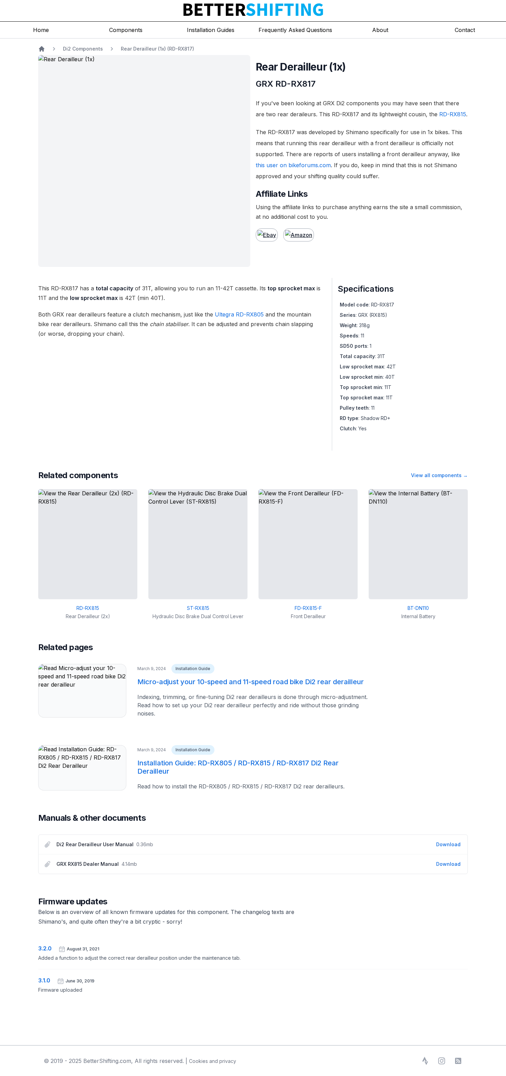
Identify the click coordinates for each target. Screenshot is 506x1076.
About (380, 29)
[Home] (41, 48)
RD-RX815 (452, 114)
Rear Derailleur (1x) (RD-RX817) (157, 49)
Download (448, 844)
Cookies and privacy (212, 1061)
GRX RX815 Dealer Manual (87, 864)
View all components (439, 475)
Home (41, 29)
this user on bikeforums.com (293, 165)
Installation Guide (193, 668)
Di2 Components (83, 49)
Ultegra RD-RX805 (239, 314)
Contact (465, 29)
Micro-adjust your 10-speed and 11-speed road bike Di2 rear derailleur (250, 682)
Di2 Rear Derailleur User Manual (95, 844)
